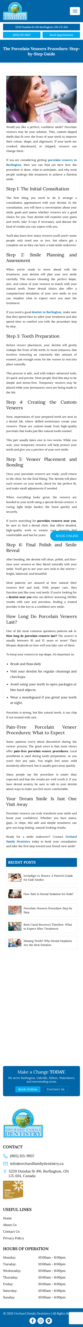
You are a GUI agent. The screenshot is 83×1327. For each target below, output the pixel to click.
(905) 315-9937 (22, 35)
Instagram (41, 1321)
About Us (10, 1225)
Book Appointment (61, 35)
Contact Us (56, 1089)
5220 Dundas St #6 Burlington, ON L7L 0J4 (41, 27)
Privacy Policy (13, 1238)
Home (7, 1218)
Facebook (33, 1321)
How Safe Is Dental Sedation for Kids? (48, 894)
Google (50, 1321)
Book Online (28, 1089)
